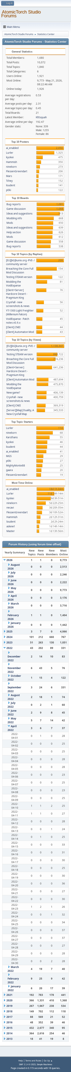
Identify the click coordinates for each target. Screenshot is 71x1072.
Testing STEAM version (19, 277)
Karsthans (12, 437)
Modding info (14, 218)
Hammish (11, 162)
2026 (9, 560)
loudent (10, 185)
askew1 (10, 526)
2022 (9, 648)
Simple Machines (44, 1064)
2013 (9, 1039)
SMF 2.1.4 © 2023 (27, 1064)
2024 (9, 637)
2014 (9, 1033)
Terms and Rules (33, 1060)
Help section (13, 232)
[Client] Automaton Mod (20, 332)
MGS (9, 456)
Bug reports (13, 204)
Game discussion (16, 208)
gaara (9, 470)
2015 (9, 1028)
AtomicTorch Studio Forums (21, 13)
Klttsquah (41, 117)
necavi (10, 507)
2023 (9, 642)
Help (20, 1060)
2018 (9, 1011)
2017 (9, 1017)
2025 (9, 631)
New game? (13, 392)
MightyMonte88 (15, 465)
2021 (9, 995)
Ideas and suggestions (19, 213)
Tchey (9, 180)
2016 (9, 1022)
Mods (9, 223)
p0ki (8, 190)
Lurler (9, 152)
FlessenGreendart (16, 171)
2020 (9, 1000)
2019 (9, 1006)
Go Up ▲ (48, 1060)
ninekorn (11, 166)
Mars (9, 176)
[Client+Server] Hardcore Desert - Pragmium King (16, 293)
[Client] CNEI (13, 327)
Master (10, 531)
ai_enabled (12, 148)
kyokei (10, 157)
